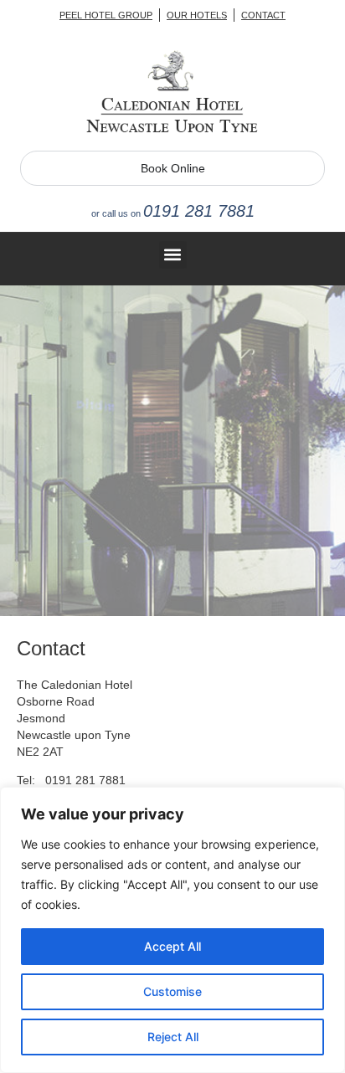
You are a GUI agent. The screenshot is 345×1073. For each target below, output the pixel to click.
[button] (173, 255)
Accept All (172, 946)
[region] (172, 930)
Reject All (172, 1036)
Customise (172, 991)
